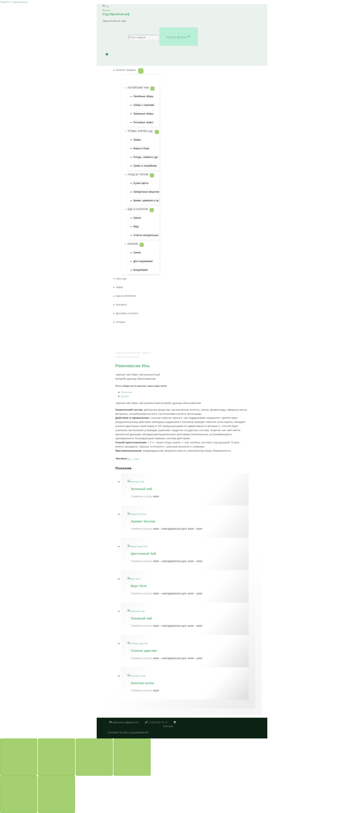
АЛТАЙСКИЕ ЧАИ (132, 352)
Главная (119, 352)
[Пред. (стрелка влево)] (18, 794)
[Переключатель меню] (140, 71)
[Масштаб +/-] (18, 757)
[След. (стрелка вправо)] (56, 794)
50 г (130, 459)
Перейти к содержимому (13, 2)
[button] (127, 70)
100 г (137, 459)
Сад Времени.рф (116, 14)
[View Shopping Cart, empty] (108, 57)
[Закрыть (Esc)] (132, 757)
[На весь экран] (56, 757)
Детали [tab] (125, 396)
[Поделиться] (94, 757)
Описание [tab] (126, 392)
